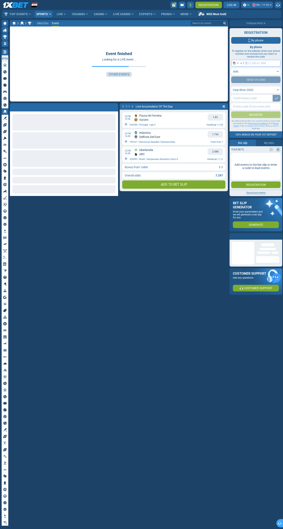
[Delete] (113, 106)
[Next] (24, 106)
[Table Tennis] (21, 23)
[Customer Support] (278, 5)
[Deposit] (190, 5)
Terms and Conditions (258, 123)
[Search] (224, 23)
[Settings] (246, 5)
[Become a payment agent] (182, 5)
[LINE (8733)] (14, 23)
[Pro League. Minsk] (29, 23)
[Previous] (13, 106)
